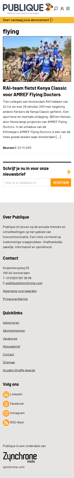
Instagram (17, 413)
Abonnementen (14, 330)
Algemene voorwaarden (20, 291)
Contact (8, 354)
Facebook (16, 403)
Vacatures (10, 338)
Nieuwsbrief (11, 346)
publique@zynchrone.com (24, 283)
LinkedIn (15, 394)
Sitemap (9, 362)
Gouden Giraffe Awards (19, 370)
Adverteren (11, 322)
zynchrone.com (14, 467)
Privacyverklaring (15, 299)
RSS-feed (16, 422)
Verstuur (61, 182)
